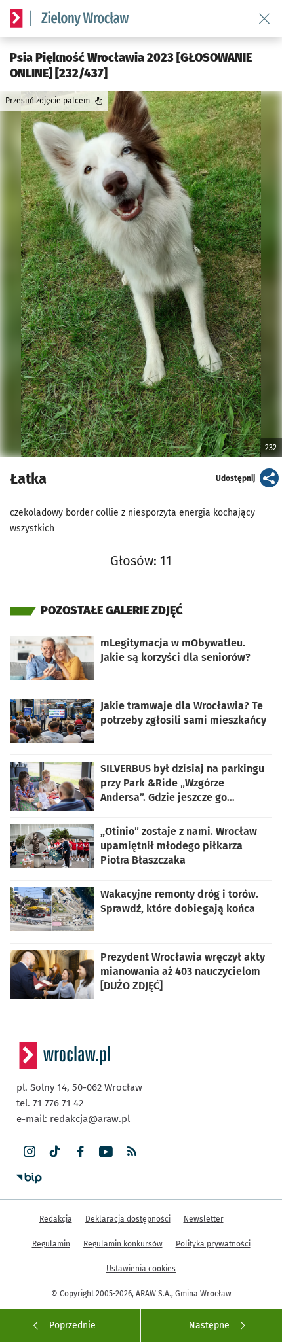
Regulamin (51, 1243)
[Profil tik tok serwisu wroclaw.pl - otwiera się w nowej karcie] (54, 1152)
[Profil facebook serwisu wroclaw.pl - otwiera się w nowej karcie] (80, 1152)
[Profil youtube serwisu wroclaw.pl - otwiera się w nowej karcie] (105, 1152)
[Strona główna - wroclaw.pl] (16, 18)
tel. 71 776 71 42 (49, 1103)
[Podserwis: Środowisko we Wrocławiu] (79, 18)
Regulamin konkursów (123, 1243)
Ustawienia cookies (141, 1268)
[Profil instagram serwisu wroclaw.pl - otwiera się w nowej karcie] (29, 1152)
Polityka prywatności (213, 1243)
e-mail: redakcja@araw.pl (73, 1119)
